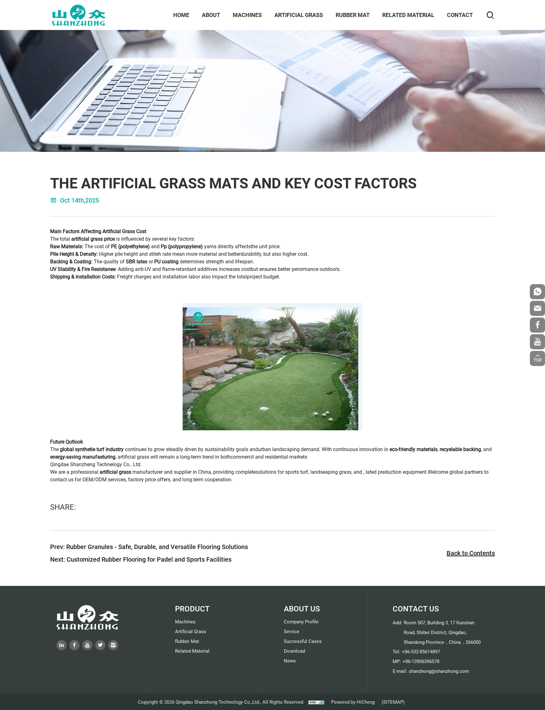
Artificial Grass (298, 15)
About (211, 15)
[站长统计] (316, 701)
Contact (460, 15)
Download (294, 651)
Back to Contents (471, 553)
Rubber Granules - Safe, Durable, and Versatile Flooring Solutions (157, 546)
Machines (247, 15)
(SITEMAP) (393, 702)
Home (181, 15)
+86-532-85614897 (421, 651)
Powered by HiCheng (353, 702)
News (290, 660)
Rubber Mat (353, 15)
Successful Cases (303, 641)
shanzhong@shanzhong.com (439, 671)
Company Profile (301, 621)
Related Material (408, 15)
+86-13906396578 (420, 661)
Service (291, 631)
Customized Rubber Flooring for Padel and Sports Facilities (149, 559)
